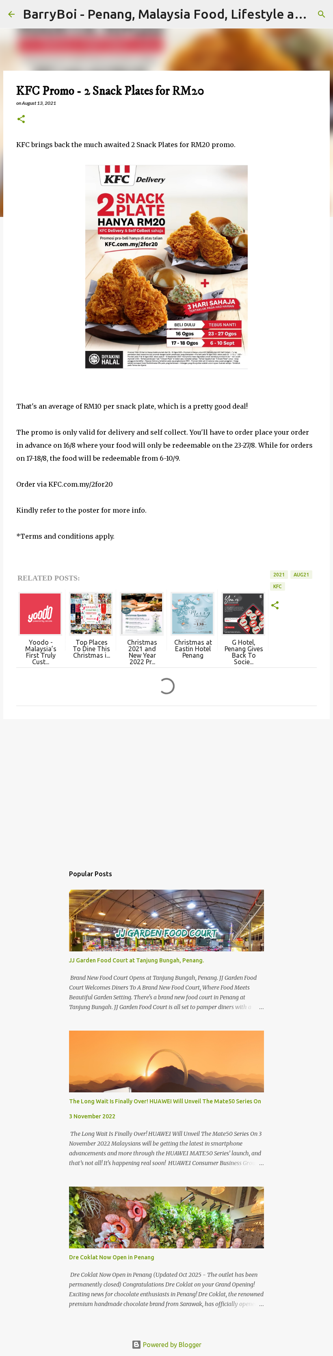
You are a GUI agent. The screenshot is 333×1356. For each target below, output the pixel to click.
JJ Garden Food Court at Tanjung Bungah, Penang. (136, 960)
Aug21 (301, 574)
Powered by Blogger (171, 1344)
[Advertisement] (166, 788)
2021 (279, 574)
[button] (21, 119)
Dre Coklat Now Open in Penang (111, 1257)
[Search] (322, 14)
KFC (277, 586)
